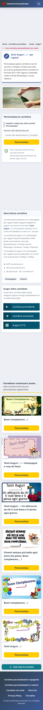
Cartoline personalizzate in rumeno (21, 685)
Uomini (23, 279)
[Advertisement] (21, 25)
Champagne (10, 279)
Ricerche (32, 690)
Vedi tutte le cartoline (23, 667)
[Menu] (38, 3)
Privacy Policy (15, 695)
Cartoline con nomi (15, 690)
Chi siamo (30, 695)
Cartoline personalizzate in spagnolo (21, 679)
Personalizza (21, 428)
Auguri (38, 44)
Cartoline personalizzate (18, 44)
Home (4, 44)
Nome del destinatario (16, 130)
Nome (31, 44)
